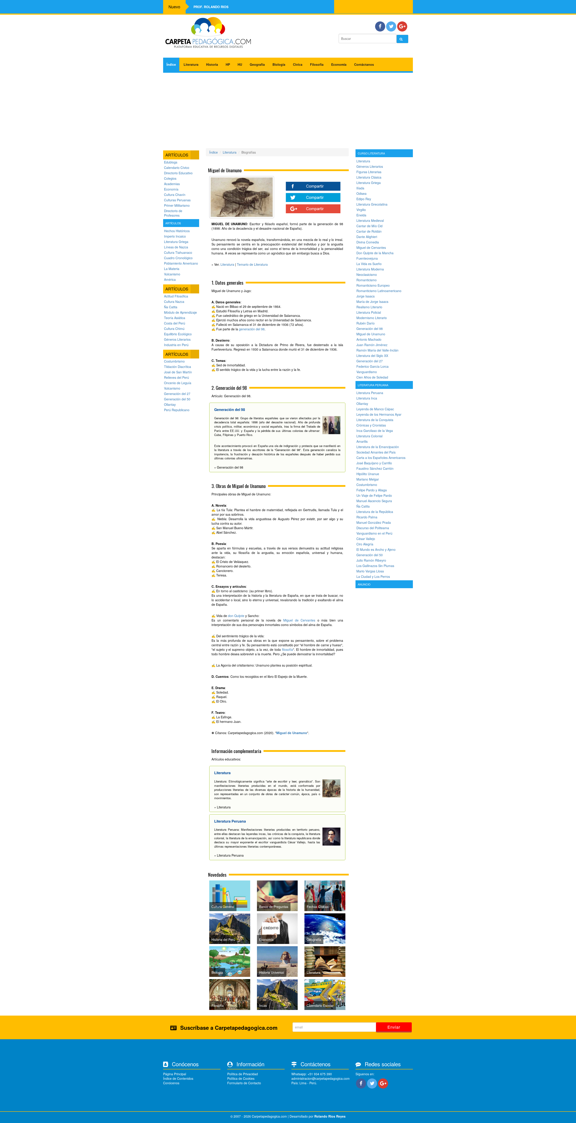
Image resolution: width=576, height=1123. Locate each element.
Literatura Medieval (370, 220)
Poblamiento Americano (181, 263)
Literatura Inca (366, 398)
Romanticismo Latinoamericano (378, 290)
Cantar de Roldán (369, 231)
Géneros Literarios (177, 339)
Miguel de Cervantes (299, 620)
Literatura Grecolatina (371, 204)
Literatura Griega (176, 241)
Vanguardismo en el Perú (374, 533)
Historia (212, 64)
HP (228, 64)
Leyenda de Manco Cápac (375, 409)
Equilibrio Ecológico (178, 334)
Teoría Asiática (174, 317)
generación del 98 (252, 329)
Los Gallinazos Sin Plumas (375, 565)
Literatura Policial (368, 312)
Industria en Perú (176, 345)
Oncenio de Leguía (177, 383)
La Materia (171, 268)
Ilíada (360, 188)
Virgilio (361, 209)
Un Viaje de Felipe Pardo (374, 495)
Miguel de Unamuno (291, 733)
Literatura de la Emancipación (377, 447)
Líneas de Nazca (176, 247)
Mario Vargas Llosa (370, 571)
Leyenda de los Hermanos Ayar (378, 414)
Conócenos (171, 1083)
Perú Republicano (176, 410)
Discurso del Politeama (372, 528)
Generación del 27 (177, 393)
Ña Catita (170, 307)
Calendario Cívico (176, 167)
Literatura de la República (374, 511)
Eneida (361, 215)
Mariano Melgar (367, 479)
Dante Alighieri (366, 236)
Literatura (191, 64)
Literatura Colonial (369, 436)
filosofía (287, 649)
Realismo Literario (369, 307)
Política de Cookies (240, 1078)
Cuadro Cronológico (178, 258)
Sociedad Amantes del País (376, 452)
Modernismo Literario (371, 317)
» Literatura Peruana (229, 855)
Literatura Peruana (369, 392)
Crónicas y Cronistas (371, 425)
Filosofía (317, 64)
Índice (171, 64)
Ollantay (170, 404)
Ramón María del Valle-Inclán (377, 350)
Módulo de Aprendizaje (180, 312)
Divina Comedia (367, 242)
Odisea (361, 193)
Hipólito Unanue (367, 474)
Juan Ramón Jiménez (371, 345)
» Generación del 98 (228, 467)
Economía (338, 64)
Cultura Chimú (174, 328)
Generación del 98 (369, 328)
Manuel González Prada (373, 522)
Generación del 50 (177, 399)
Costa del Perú (174, 323)
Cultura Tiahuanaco (178, 252)
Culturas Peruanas (177, 200)
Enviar (393, 1027)
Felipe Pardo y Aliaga (371, 490)
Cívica (297, 64)
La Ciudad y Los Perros (373, 576)
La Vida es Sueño (369, 263)
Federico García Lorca (372, 366)
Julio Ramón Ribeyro (371, 560)
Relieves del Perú (176, 377)
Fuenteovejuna (367, 258)
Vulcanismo (172, 274)
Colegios (170, 178)
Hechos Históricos (177, 231)
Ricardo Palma (366, 517)
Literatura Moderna (370, 269)
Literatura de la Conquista (374, 419)
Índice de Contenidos (178, 1078)
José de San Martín (178, 372)
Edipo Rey (363, 199)
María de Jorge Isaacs (372, 301)
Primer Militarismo (177, 205)
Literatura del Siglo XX (372, 355)
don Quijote (236, 615)
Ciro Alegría (364, 544)
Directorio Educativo (178, 173)
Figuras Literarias (368, 172)
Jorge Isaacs (365, 296)
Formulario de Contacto (244, 1083)
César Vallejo (365, 538)
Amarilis (362, 441)
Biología (278, 64)
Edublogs (170, 162)
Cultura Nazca (174, 301)
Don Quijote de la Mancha (375, 253)
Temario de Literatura (252, 264)
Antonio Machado (368, 339)
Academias (172, 183)
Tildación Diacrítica (177, 366)
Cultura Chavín (174, 194)
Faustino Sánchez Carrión (375, 468)
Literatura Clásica (368, 177)
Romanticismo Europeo (373, 285)
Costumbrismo (174, 361)
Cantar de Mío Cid (369, 226)
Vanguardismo (366, 372)
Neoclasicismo (366, 274)
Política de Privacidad (242, 1074)
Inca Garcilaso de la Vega (374, 430)
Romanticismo (366, 280)
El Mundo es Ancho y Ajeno (376, 549)
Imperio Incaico (175, 236)
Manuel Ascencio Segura (374, 501)
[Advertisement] (288, 108)
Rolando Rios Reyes (330, 1116)
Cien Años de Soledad (372, 377)
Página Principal (174, 1074)
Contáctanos (364, 64)
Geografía (257, 64)
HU (240, 64)
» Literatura (222, 807)
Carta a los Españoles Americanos (380, 457)
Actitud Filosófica (176, 296)
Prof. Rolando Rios (211, 7)
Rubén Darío (365, 323)
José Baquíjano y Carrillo (374, 463)
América (170, 279)
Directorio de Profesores (173, 213)
